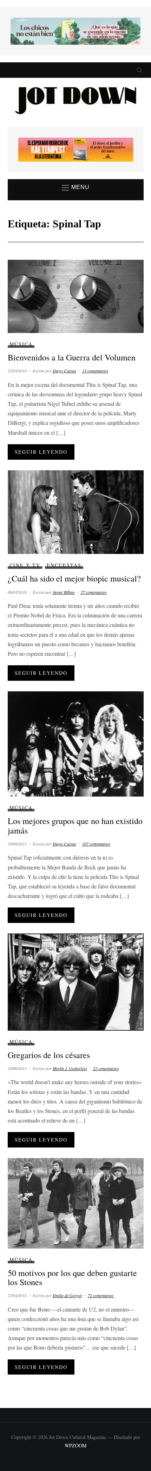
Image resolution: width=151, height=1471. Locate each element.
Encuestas (64, 565)
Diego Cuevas (64, 370)
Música (21, 344)
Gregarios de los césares (49, 1055)
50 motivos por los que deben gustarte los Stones (72, 1277)
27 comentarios (94, 592)
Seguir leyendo (41, 451)
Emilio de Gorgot (67, 1295)
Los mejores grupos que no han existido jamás (75, 825)
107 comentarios (96, 844)
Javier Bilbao (64, 592)
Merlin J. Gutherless (70, 1068)
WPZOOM (75, 1445)
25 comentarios (106, 1068)
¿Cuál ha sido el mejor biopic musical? (74, 578)
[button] (76, 187)
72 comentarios (101, 1295)
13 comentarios (95, 370)
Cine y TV (24, 565)
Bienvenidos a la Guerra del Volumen (72, 357)
